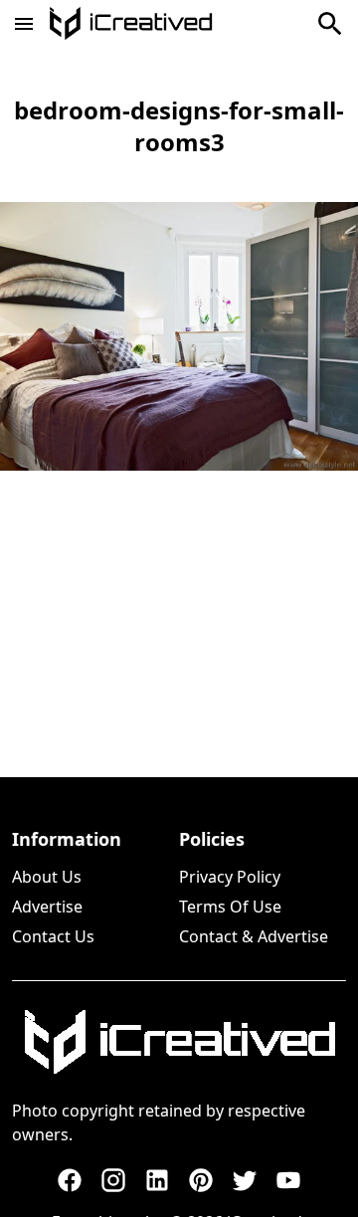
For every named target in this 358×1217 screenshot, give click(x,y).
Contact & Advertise (253, 936)
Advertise (47, 906)
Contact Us (53, 936)
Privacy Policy (229, 877)
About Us (47, 877)
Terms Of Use (230, 906)
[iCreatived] (179, 1042)
